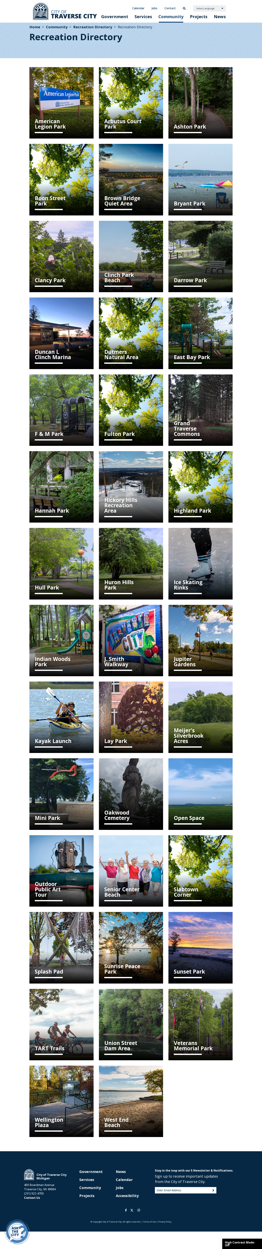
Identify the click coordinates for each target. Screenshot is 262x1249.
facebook (126, 1210)
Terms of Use (149, 1221)
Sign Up (213, 1190)
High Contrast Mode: (240, 1243)
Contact (170, 8)
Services (143, 16)
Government (114, 16)
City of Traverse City (65, 11)
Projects (198, 16)
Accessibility (127, 1195)
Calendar (138, 8)
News (220, 16)
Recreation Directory (92, 27)
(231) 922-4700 (34, 1193)
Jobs (154, 8)
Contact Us (32, 1198)
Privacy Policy (164, 1221)
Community (171, 16)
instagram (138, 1210)
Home (34, 27)
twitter (131, 1210)
